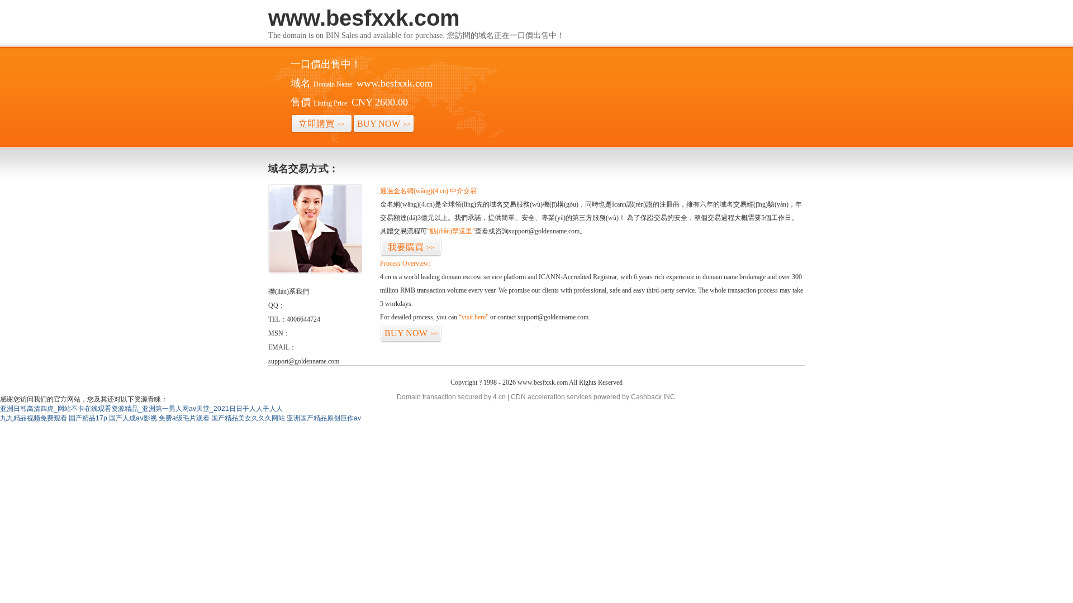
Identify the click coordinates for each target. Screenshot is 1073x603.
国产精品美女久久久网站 (248, 418)
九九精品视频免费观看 (33, 418)
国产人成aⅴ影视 (133, 418)
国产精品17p (88, 418)
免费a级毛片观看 (184, 418)
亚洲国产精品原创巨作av (324, 418)
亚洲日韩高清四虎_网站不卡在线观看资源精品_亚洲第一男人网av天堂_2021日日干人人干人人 (141, 409)
